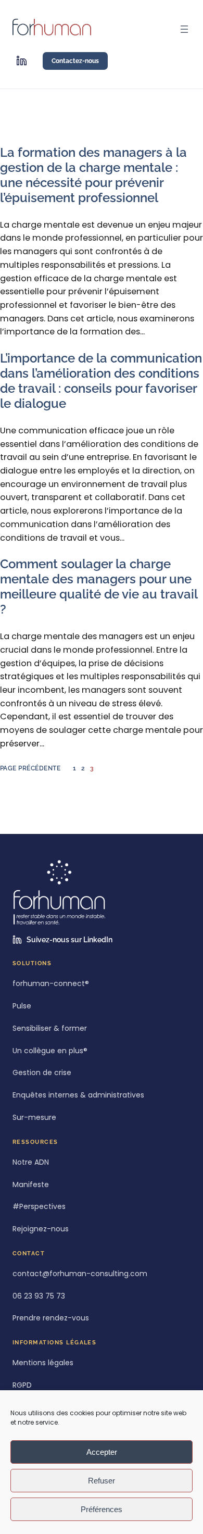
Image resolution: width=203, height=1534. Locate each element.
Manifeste (30, 1185)
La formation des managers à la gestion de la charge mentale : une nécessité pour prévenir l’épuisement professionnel (93, 175)
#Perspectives (39, 1207)
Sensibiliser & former (49, 1028)
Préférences (101, 1509)
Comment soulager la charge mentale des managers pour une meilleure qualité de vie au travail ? (98, 587)
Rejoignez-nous (40, 1229)
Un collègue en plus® (49, 1051)
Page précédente (30, 768)
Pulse (21, 1006)
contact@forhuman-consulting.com (79, 1274)
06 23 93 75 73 (38, 1296)
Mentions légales (42, 1363)
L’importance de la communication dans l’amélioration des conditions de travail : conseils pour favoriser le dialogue (101, 381)
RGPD (22, 1385)
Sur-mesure (34, 1118)
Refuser (101, 1480)
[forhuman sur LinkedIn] (21, 61)
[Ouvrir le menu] (184, 29)
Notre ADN (30, 1162)
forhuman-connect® (50, 984)
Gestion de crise (41, 1073)
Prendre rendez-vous (50, 1318)
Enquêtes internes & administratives (78, 1095)
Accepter (101, 1452)
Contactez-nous (75, 61)
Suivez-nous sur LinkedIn (69, 940)
